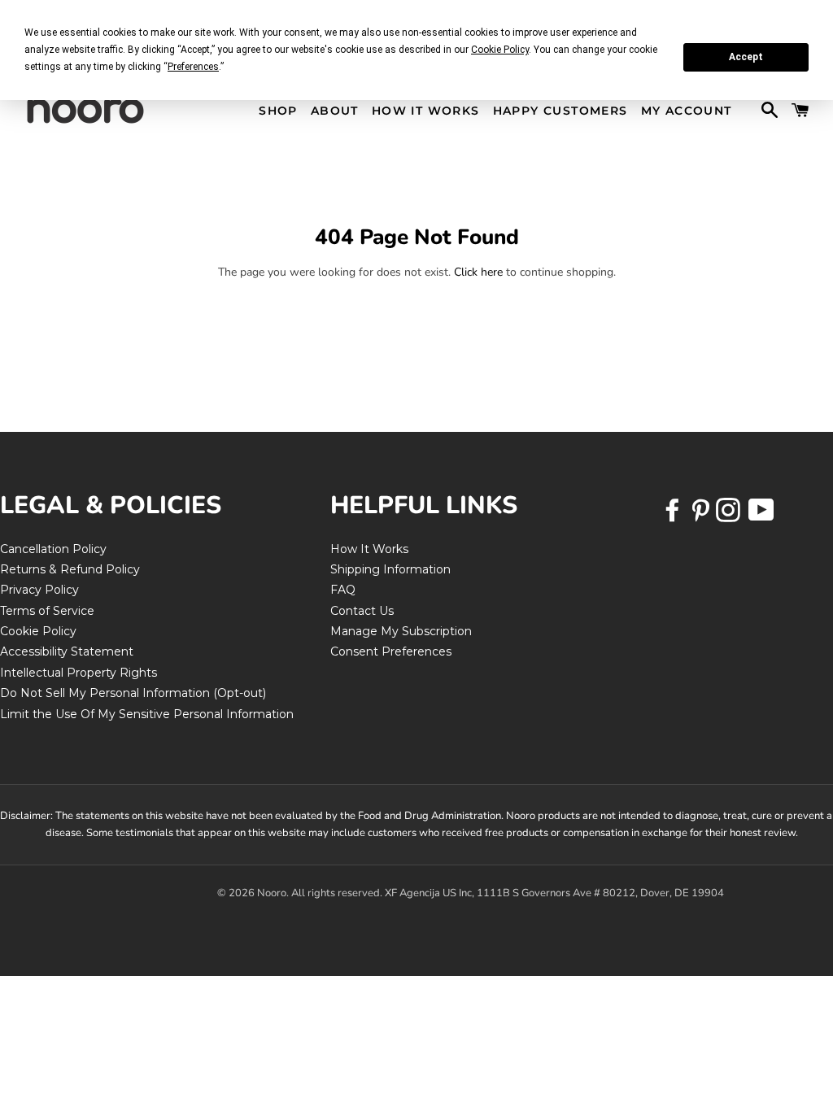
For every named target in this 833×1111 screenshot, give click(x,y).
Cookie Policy (38, 631)
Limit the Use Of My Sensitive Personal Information (147, 714)
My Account (686, 110)
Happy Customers (560, 110)
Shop (278, 110)
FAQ (342, 589)
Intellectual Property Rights (78, 672)
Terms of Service (47, 610)
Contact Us (362, 610)
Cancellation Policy (53, 549)
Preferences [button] (193, 66)
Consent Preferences (390, 651)
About (335, 110)
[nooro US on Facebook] (674, 515)
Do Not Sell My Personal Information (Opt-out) (133, 693)
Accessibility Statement (66, 651)
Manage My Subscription (401, 631)
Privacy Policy (39, 589)
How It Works (426, 110)
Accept (746, 57)
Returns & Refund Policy (70, 569)
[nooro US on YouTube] (761, 515)
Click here (478, 272)
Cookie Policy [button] (500, 49)
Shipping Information (390, 569)
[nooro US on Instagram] (730, 515)
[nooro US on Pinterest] (702, 515)
